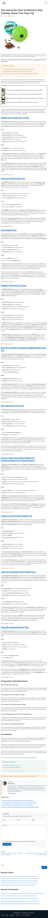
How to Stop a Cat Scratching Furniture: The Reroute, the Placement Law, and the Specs (24, 90)
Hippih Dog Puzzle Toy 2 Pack (15, 118)
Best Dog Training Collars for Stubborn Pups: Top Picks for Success (18, 71)
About (2, 915)
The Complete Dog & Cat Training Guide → (28, 776)
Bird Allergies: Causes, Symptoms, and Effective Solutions (25, 895)
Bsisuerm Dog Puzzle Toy (13, 178)
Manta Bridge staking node (6, 903)
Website (33, 820)
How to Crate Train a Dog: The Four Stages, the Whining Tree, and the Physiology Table (24, 94)
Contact (6, 915)
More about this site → (12, 793)
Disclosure (12, 915)
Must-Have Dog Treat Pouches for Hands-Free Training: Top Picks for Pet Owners (20, 73)
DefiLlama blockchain (5, 901)
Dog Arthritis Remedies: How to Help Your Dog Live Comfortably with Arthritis (28, 893)
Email (18, 820)
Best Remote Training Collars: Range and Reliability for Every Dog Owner (19, 69)
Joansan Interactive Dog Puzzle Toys (18, 572)
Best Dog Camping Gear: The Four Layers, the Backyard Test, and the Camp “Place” (18, 885)
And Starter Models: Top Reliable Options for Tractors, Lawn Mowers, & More (19, 802)
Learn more (33, 56)
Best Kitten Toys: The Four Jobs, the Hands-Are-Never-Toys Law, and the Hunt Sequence (19, 882)
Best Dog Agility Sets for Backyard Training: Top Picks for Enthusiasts (17, 800)
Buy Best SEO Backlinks (6, 895)
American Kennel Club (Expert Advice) (11, 765)
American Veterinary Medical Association (11, 767)
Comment (5, 825)
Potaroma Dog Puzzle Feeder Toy (16, 516)
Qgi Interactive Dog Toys (12, 406)
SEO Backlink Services (6, 893)
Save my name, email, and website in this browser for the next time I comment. (20, 841)
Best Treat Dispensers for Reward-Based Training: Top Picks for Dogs (17, 805)
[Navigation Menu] (45, 3)
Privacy (17, 915)
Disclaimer (27, 915)
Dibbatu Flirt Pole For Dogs (14, 285)
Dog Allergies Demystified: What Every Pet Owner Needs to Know (25, 898)
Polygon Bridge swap (5, 898)
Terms (22, 915)
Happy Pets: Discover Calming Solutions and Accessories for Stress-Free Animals (20, 807)
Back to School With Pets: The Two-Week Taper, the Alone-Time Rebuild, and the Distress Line (25, 98)
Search (2, 865)
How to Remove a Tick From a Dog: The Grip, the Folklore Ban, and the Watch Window (19, 876)
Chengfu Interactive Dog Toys (15, 627)
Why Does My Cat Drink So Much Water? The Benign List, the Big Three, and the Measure (19, 878)
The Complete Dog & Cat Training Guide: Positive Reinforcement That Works (22, 102)
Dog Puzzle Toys (9, 230)
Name (4, 820)
